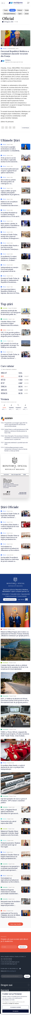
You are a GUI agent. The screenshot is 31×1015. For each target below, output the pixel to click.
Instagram (6, 127)
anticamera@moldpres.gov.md (11, 962)
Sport (20, 14)
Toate (5, 10)
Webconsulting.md (11, 971)
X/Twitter (10, 127)
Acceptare (15, 1011)
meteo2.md (13, 402)
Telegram (13, 127)
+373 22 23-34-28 (7, 958)
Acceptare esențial (15, 1007)
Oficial (8, 18)
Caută (27, 976)
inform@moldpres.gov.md (10, 964)
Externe (27, 14)
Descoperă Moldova (9, 14)
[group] (15, 311)
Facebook (2, 127)
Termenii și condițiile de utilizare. (10, 1003)
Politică (20, 10)
